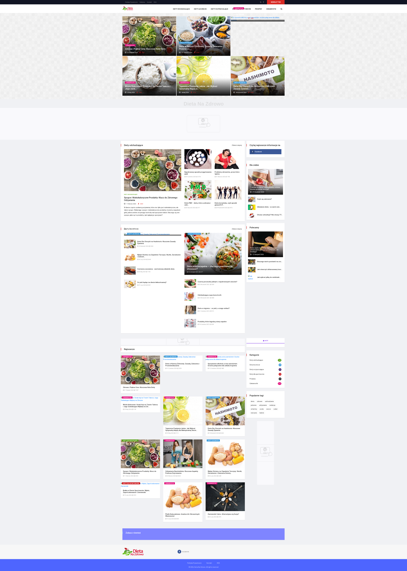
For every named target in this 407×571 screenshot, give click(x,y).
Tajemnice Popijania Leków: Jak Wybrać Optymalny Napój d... (198, 87)
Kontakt (149, 2)
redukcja (272, 405)
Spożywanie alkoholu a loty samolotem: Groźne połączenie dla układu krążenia (223, 365)
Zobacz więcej (237, 145)
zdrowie (259, 401)
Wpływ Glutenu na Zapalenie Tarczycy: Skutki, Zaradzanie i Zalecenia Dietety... (225, 472)
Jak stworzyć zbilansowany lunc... (269, 269)
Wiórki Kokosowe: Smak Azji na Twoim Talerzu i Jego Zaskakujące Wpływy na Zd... (140, 406)
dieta (252, 401)
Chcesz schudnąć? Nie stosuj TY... (269, 215)
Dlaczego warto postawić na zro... (269, 262)
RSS (155, 2)
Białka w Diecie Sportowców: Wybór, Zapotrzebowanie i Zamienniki (136, 491)
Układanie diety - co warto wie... (269, 207)
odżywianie (263, 405)
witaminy (254, 409)
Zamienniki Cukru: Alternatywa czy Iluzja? (223, 514)
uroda (262, 409)
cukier (275, 409)
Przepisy (253, 379)
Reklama (142, 2)
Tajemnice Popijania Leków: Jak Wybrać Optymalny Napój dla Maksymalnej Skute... (181, 429)
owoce (268, 409)
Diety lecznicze (200, 9)
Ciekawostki (130, 45)
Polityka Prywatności (131, 2)
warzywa (254, 413)
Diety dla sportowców (131, 483)
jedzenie (253, 405)
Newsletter (276, 2)
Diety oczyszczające (219, 9)
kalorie (262, 413)
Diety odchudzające (181, 9)
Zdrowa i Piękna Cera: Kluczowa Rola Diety (145, 49)
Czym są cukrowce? (264, 199)
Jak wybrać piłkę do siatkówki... (269, 277)
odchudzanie (269, 401)
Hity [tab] (266, 340)
